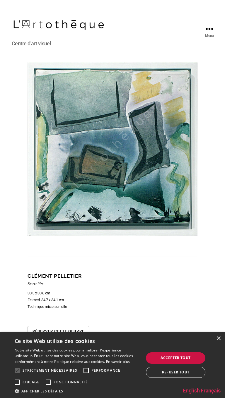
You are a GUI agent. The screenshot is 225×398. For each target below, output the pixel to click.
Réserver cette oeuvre (58, 331)
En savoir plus (118, 361)
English (191, 390)
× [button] (218, 338)
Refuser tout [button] (176, 372)
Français (211, 390)
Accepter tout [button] (175, 357)
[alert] (112, 365)
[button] (77, 391)
